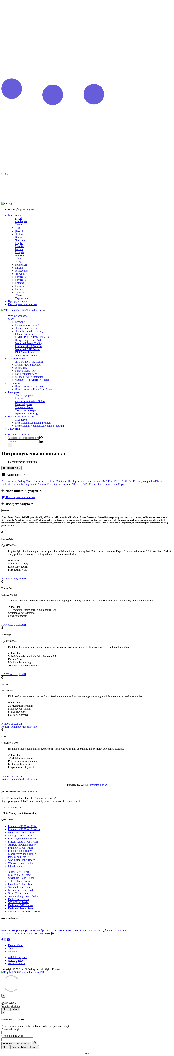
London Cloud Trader (20, 850)
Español (19, 289)
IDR (41, 972)
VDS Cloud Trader (18, 902)
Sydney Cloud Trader (19, 887)
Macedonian (21, 270)
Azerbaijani (21, 221)
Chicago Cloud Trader (20, 835)
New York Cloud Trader (21, 832)
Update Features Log (26, 413)
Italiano (19, 267)
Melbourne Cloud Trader (21, 890)
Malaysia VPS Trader (19, 874)
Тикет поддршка (24, 395)
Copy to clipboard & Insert (24, 1047)
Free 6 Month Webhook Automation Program (39, 425)
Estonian (19, 246)
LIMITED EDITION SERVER (32, 337)
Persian (19, 249)
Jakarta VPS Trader (18, 871)
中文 (17, 227)
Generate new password (18, 1043)
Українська (21, 298)
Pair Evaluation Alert (26, 373)
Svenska (19, 292)
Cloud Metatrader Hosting (29, 331)
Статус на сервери (25, 410)
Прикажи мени (12, 468)
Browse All (21, 321)
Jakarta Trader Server (26, 334)
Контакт (19, 398)
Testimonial (14, 383)
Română (19, 282)
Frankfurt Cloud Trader (20, 847)
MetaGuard (21, 367)
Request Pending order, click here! (19, 726)
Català (18, 224)
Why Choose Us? (17, 315)
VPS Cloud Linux (24, 352)
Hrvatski (19, 231)
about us (12, 948)
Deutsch (19, 255)
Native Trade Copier (26, 355)
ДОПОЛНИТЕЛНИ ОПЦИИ (32, 379)
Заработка (14, 428)
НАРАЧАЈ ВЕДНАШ (13, 578)
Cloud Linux (15, 866)
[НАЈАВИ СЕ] (10, 445)
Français (19, 252)
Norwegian (21, 273)
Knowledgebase (23, 404)
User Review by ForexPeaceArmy (33, 389)
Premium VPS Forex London (24, 829)
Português (20, 276)
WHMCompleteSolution (94, 784)
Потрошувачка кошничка (20, 497)
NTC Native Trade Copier (29, 361)
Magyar (19, 261)
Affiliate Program (17, 957)
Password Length (10, 1029)
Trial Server (21, 419)
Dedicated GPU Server (27, 349)
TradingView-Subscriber (28, 364)
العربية (18, 218)
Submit (15, 1009)
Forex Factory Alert (25, 370)
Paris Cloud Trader (18, 856)
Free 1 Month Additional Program (33, 422)
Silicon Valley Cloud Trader (23, 841)
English (19, 243)
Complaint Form (24, 407)
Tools (16, 358)
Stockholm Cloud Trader (21, 859)
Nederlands (21, 240)
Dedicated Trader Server (21, 908)
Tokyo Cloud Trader (19, 880)
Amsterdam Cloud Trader (22, 844)
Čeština (19, 234)
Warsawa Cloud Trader (20, 863)
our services (14, 951)
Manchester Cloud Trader (22, 853)
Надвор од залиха (11, 723)
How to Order (15, 945)
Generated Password (12, 1035)
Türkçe (19, 295)
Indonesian (21, 264)
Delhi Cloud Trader (18, 899)
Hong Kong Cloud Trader (29, 340)
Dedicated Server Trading (28, 343)
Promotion (21, 416)
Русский (20, 286)
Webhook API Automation (29, 376)
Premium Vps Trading (27, 325)
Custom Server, (25, 911)
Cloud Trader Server (26, 328)
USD (15, 972)
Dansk (18, 237)
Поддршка (14, 392)
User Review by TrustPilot (29, 386)
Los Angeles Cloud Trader (22, 838)
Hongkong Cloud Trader (21, 884)
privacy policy (15, 960)
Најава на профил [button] (18, 434)
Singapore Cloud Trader (21, 877)
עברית (18, 258)
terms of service (16, 963)
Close (5, 1009)
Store (11, 318)
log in (18, 807)
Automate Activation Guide (30, 401)
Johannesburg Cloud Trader (23, 896)
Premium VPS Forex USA (22, 826)
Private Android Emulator (28, 346)
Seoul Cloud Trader (18, 893)
